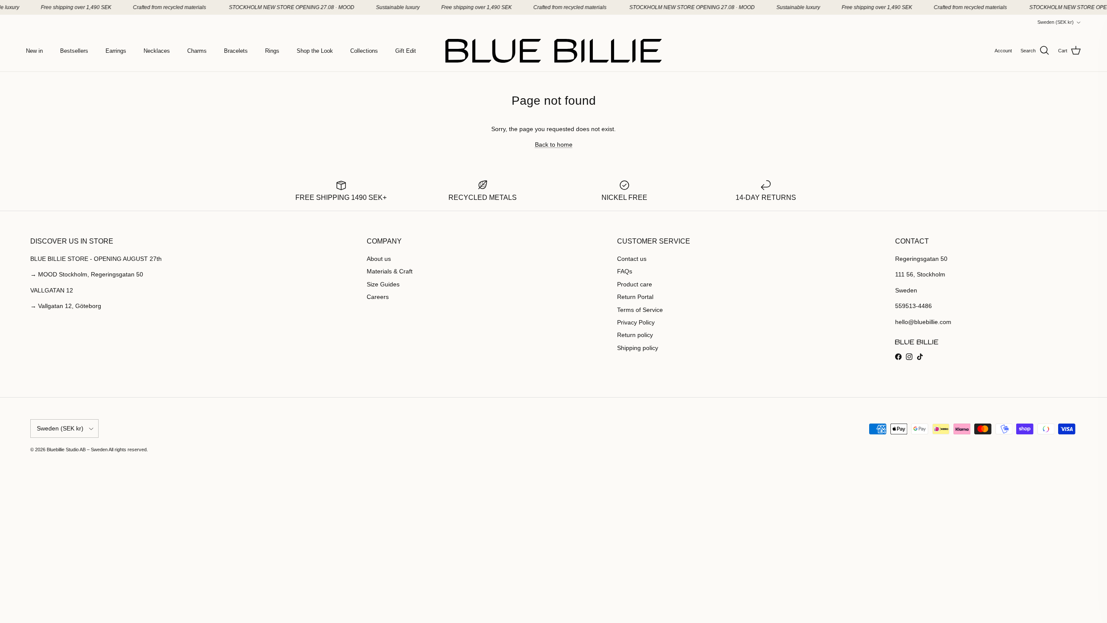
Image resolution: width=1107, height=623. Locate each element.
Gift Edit (405, 51)
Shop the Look (315, 51)
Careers (378, 296)
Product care (634, 284)
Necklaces (157, 51)
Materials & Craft (390, 271)
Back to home (554, 144)
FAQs (624, 271)
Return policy (635, 334)
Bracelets (236, 51)
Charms (197, 51)
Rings (272, 51)
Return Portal (635, 296)
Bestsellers (74, 51)
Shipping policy (637, 347)
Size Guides (383, 284)
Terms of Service (640, 309)
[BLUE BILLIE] (553, 51)
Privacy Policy (636, 322)
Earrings (116, 51)
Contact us (631, 258)
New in (34, 51)
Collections (364, 51)
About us (379, 258)
